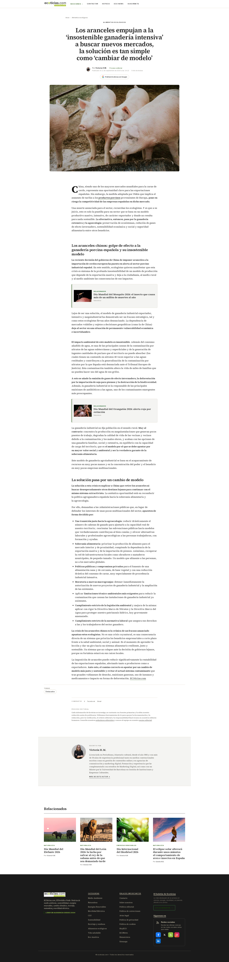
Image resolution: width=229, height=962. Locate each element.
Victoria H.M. (101, 68)
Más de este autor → (99, 777)
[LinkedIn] (158, 941)
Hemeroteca (125, 937)
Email (99, 701)
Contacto (123, 898)
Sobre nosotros (126, 902)
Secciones (75, 4)
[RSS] (170, 934)
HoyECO (106, 4)
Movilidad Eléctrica (96, 911)
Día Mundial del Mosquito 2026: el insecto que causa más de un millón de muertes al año (124, 296)
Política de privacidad (129, 920)
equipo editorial (145, 720)
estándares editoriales (105, 720)
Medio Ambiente (95, 898)
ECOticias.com (138, 678)
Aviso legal (124, 915)
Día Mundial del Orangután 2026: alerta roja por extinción (122, 411)
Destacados (50, 692)
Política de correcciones (130, 911)
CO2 (89, 915)
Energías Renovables (97, 907)
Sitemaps (123, 941)
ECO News (119, 4)
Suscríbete (133, 4)
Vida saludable (94, 933)
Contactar (92, 4)
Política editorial (127, 907)
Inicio (67, 17)
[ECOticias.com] (55, 4)
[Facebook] (158, 934)
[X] (164, 934)
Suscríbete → (164, 907)
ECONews (124, 933)
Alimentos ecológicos (80, 17)
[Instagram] (176, 934)
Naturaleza (92, 902)
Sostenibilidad (94, 920)
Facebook (91, 701)
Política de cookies (128, 924)
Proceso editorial (115, 68)
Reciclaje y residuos (96, 924)
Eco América (93, 937)
